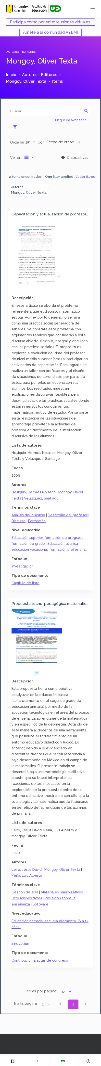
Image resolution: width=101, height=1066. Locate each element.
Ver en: (16, 157)
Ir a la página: (26, 1003)
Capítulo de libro (25, 583)
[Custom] (12, 1061)
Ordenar (17, 142)
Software (41, 904)
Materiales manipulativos (62, 892)
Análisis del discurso (28, 515)
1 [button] (73, 1004)
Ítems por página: (41, 991)
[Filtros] (16, 127)
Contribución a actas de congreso (40, 960)
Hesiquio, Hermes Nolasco (34, 492)
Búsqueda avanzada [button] (70, 120)
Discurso (18, 521)
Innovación (20, 943)
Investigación (23, 566)
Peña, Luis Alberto (27, 875)
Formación (37, 521)
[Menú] (92, 8)
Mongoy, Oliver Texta (62, 869)
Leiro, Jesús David (27, 869)
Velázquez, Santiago (41, 498)
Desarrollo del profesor (68, 515)
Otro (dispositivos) (27, 898)
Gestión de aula (25, 892)
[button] (60, 1004)
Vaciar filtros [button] (85, 176)
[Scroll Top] (88, 1061)
